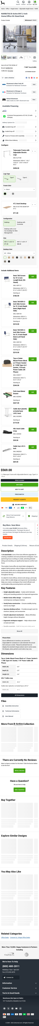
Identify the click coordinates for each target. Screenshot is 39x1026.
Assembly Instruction (12, 706)
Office (7, 8)
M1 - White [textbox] (7, 253)
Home (3, 8)
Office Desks (5, 937)
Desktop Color (7, 249)
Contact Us (9, 977)
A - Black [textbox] (7, 189)
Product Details (5, 20)
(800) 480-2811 (11, 966)
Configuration (7, 218)
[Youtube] (16, 1008)
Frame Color (7, 185)
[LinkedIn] (34, 78)
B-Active (10, 71)
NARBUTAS (9, 68)
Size (4, 238)
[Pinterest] (32, 78)
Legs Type (6, 174)
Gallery (35, 61)
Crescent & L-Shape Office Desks (20, 937)
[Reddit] (37, 78)
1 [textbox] (32, 151)
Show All (19, 631)
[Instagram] (20, 1008)
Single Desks (14, 8)
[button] (18, 3)
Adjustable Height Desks (26, 8)
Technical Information (12, 711)
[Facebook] (26, 78)
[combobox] (34, 151)
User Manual (9, 716)
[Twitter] (29, 78)
